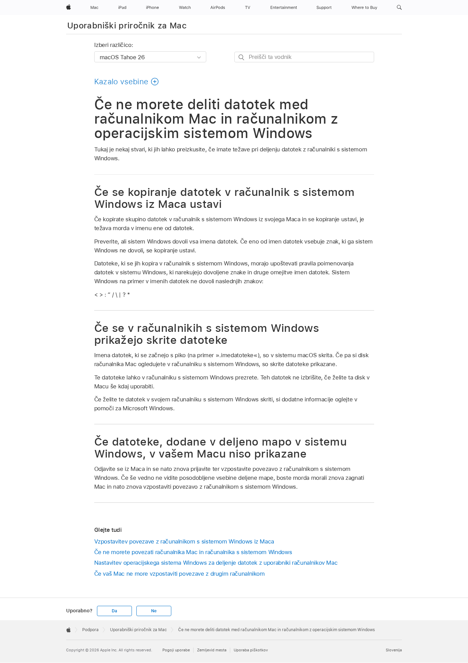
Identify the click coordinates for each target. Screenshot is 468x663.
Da (114, 611)
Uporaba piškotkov (251, 650)
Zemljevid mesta (211, 650)
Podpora (90, 629)
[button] (399, 7)
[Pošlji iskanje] (241, 57)
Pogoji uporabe (176, 650)
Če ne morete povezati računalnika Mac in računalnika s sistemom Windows (193, 552)
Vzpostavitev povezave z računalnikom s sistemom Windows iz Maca (184, 541)
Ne (154, 611)
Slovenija (394, 650)
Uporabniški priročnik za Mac (127, 25)
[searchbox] (304, 57)
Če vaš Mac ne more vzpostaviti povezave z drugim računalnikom (179, 573)
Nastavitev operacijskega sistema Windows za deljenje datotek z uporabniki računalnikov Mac (216, 562)
